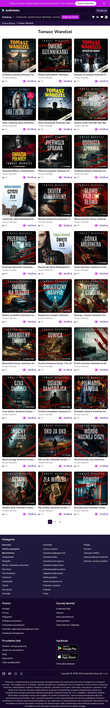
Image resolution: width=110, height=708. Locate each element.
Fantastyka (7, 581)
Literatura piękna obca (53, 565)
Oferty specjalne (10, 549)
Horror (5, 585)
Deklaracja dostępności (13, 633)
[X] (21, 673)
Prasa (45, 593)
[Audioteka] (10, 10)
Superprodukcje (34, 17)
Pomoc (5, 612)
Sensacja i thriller (91, 553)
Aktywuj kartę (62, 620)
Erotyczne (6, 577)
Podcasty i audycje (51, 585)
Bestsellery (47, 17)
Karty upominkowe (65, 616)
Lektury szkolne (50, 549)
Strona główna (8, 23)
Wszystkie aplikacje (65, 663)
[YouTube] (9, 673)
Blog (4, 654)
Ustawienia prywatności (13, 625)
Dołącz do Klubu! (70, 17)
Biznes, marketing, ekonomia (15, 565)
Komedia (6, 593)
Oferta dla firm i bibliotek (67, 625)
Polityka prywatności (12, 620)
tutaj (83, 706)
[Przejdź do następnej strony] (60, 522)
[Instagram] (15, 673)
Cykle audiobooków (11, 662)
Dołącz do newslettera (12, 650)
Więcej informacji (86, 3)
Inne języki (7, 589)
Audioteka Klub (63, 608)
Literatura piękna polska (54, 569)
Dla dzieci (6, 569)
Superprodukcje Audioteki (96, 557)
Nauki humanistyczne (52, 581)
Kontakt (6, 608)
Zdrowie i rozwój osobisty (96, 561)
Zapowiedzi (7, 658)
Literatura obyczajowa (53, 561)
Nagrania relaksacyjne (53, 573)
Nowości (56, 17)
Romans (87, 549)
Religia (87, 544)
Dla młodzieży (8, 573)
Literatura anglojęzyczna (54, 553)
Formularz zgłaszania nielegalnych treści (20, 629)
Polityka (47, 589)
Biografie (6, 561)
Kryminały (47, 544)
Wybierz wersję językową (14, 646)
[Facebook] (3, 673)
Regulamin (7, 616)
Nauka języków (50, 577)
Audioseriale (21, 17)
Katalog (6, 17)
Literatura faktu (50, 557)
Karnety (59, 612)
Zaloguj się (102, 10)
